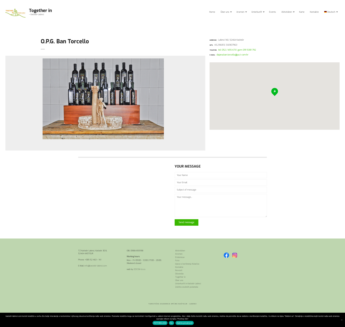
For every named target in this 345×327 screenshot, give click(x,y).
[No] (341, 320)
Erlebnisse (179, 257)
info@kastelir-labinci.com (95, 266)
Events (272, 12)
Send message (186, 222)
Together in (40, 10)
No (171, 323)
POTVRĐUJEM (160, 323)
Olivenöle (179, 273)
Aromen (240, 12)
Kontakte (314, 12)
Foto (177, 260)
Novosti (178, 270)
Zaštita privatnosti (185, 323)
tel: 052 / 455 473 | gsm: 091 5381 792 (237, 49)
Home (212, 12)
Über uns (225, 12)
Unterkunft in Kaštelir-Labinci (188, 283)
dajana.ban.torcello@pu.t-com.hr (232, 54)
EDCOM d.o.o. (140, 269)
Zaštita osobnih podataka (186, 287)
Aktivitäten (286, 12)
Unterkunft (256, 12)
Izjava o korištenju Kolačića (187, 264)
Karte (301, 12)
